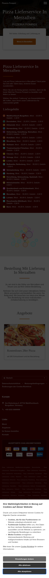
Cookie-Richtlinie (27, 547)
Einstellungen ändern (24, 559)
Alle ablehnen (24, 565)
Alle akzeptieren (24, 571)
